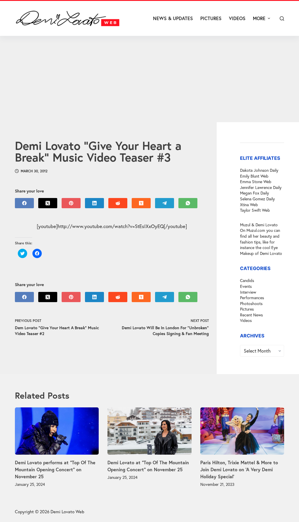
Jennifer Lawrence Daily (260, 187)
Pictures (247, 309)
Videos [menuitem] (237, 18)
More (259, 18)
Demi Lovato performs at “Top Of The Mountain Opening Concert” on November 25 (55, 469)
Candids (247, 280)
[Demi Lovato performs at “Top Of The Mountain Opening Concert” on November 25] (57, 431)
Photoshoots (251, 303)
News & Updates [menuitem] (173, 18)
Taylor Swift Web (255, 210)
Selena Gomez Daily (257, 199)
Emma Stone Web (255, 181)
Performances (252, 297)
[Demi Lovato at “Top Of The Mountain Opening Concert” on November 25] (149, 431)
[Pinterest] (71, 203)
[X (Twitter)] (47, 203)
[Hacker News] (141, 203)
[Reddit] (117, 203)
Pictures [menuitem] (211, 18)
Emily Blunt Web (254, 176)
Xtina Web (249, 204)
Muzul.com (255, 230)
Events (246, 286)
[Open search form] (282, 18)
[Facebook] (24, 203)
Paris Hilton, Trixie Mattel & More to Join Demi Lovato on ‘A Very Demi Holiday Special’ (239, 469)
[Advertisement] (149, 79)
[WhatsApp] (187, 203)
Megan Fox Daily (254, 193)
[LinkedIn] (94, 203)
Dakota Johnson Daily (259, 170)
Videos (246, 320)
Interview (248, 292)
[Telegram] (164, 203)
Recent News (251, 315)
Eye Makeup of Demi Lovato (261, 250)
